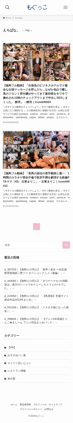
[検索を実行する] (66, 245)
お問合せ (48, 409)
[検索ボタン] (7, 7)
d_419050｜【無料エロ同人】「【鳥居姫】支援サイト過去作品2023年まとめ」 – (36, 297)
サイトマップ (55, 404)
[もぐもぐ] (36, 7)
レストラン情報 (16, 370)
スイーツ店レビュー (19, 363)
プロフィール (40, 404)
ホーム (14, 404)
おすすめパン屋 (16, 355)
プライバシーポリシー (31, 409)
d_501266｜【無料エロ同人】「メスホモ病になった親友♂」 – (36, 309)
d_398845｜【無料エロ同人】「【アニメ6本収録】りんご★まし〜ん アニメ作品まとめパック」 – (36, 320)
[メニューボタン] (65, 7)
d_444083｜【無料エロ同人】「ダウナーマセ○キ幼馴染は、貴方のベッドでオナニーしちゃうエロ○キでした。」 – (36, 284)
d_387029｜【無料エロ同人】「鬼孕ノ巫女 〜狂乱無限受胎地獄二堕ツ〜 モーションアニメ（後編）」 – (35, 271)
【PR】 (11, 347)
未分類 (11, 378)
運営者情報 (25, 404)
